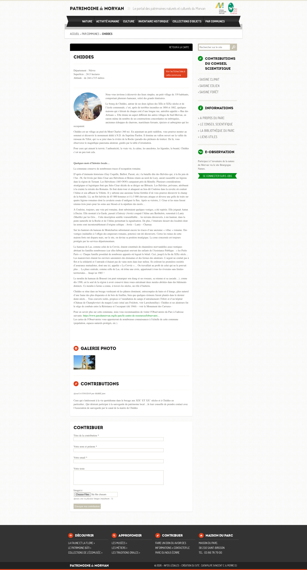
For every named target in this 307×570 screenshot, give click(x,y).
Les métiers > (119, 548)
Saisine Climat (209, 79)
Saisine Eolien (209, 86)
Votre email (80, 457)
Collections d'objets (187, 21)
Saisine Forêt (209, 92)
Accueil (74, 34)
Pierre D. (231, 565)
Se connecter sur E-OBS (217, 176)
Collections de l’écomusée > (85, 552)
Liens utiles (208, 137)
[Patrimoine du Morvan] (97, 8)
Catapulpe (206, 565)
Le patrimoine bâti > (79, 548)
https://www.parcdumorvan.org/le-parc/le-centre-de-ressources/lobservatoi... (121, 315)
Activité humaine (107, 21)
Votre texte (79, 468)
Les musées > (119, 543)
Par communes (215, 21)
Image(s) (78, 490)
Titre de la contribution (86, 435)
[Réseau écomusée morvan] (220, 8)
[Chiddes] (84, 362)
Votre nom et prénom (85, 446)
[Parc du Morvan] (232, 8)
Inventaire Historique (153, 21)
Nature (87, 21)
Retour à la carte (179, 47)
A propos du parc (212, 118)
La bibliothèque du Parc (217, 130)
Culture (128, 21)
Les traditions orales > (126, 552)
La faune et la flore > (81, 543)
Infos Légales (171, 565)
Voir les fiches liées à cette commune (175, 73)
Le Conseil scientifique (216, 124)
